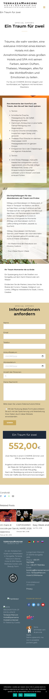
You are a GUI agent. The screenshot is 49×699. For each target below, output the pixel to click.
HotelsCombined (10, 620)
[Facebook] (29, 604)
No (20, 695)
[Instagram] (38, 604)
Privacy (29, 589)
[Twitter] (33, 604)
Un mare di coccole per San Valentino (8, 528)
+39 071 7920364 (37, 565)
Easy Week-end (41, 525)
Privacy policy (30, 695)
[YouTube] (43, 604)
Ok (15, 695)
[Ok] (46, 691)
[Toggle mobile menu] (44, 7)
